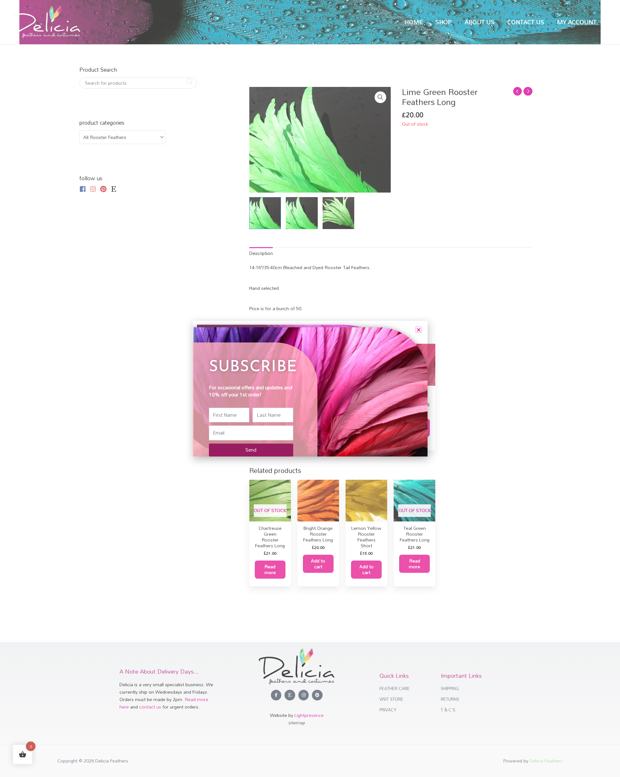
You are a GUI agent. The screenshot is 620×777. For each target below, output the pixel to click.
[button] (418, 329)
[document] (310, 388)
